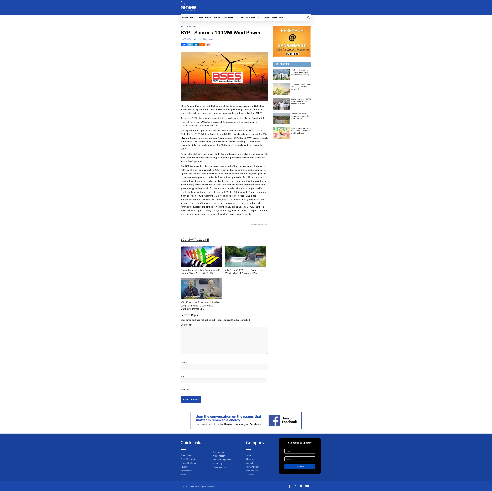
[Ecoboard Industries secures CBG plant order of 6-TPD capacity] (281, 114)
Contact (249, 463)
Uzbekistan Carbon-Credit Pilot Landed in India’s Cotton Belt (300, 87)
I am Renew (197, 39)
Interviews (277, 17)
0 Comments (208, 39)
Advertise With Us (221, 467)
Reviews (184, 467)
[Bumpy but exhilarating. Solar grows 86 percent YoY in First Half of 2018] (201, 247)
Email (184, 376)
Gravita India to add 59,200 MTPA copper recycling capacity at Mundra (301, 101)
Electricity (217, 463)
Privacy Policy (252, 467)
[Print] (202, 44)
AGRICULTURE (205, 17)
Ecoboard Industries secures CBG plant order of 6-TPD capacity (301, 116)
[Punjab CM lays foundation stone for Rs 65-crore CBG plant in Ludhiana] (281, 129)
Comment (186, 325)
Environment (186, 471)
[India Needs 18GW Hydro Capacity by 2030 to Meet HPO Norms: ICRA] (245, 247)
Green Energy (188, 17)
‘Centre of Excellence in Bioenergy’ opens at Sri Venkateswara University (300, 72)
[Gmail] (208, 44)
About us (250, 459)
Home (248, 455)
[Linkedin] (196, 44)
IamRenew (192, 486)
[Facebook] (184, 44)
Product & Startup (188, 463)
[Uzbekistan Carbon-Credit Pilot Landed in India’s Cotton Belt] (281, 85)
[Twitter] (190, 44)
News (194, 26)
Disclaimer (251, 474)
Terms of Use (252, 471)
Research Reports (250, 17)
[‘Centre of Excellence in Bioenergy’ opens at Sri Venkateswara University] (281, 70)
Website (185, 390)
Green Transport (188, 459)
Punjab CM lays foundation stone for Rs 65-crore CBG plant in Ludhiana (301, 130)
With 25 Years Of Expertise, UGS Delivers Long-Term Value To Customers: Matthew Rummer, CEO (201, 305)
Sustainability (230, 17)
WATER (217, 17)
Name (184, 362)
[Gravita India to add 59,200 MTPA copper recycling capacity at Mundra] (281, 99)
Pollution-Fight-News (223, 459)
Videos (265, 17)
